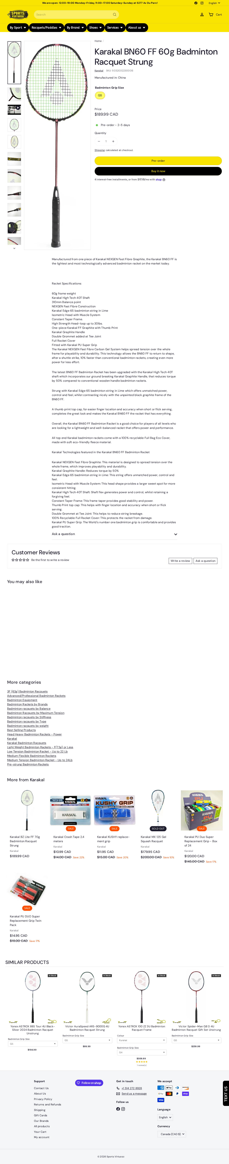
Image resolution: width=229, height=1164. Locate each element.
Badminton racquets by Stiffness (29, 717)
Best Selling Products (21, 730)
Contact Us (41, 1088)
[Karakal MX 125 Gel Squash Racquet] (158, 826)
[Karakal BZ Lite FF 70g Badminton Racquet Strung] (27, 825)
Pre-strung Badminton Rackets (28, 764)
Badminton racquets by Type (26, 721)
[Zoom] (57, 145)
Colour (120, 1035)
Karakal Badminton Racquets (26, 743)
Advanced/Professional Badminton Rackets (36, 696)
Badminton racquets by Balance (28, 708)
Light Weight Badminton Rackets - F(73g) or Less (40, 747)
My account (41, 1137)
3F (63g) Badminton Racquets (27, 691)
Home (98, 41)
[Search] (114, 14)
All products (42, 1126)
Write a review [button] (180, 561)
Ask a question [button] (205, 561)
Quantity (100, 133)
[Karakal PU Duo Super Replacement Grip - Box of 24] (202, 828)
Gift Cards (40, 1115)
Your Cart (40, 1132)
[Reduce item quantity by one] (99, 141)
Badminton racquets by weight (28, 726)
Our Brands (41, 1121)
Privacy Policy (43, 1099)
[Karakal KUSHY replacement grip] (114, 826)
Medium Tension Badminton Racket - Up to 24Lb (40, 760)
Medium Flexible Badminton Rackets (31, 756)
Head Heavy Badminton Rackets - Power (34, 734)
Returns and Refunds (47, 1104)
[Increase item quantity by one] (113, 141)
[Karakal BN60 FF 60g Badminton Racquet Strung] (23, 624)
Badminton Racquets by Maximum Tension (35, 713)
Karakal (12, 738)
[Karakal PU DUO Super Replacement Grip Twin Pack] (27, 908)
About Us (40, 1093)
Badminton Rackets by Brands (27, 704)
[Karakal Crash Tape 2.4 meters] (71, 826)
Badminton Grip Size (19, 1039)
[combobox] (76, 14)
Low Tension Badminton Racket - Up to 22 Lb (37, 751)
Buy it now (158, 171)
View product (32, 1000)
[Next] (14, 247)
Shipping (100, 150)
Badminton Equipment (22, 700)
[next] (220, 1018)
